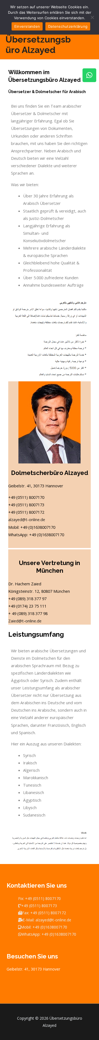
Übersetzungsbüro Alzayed (38, 44)
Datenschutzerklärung (67, 26)
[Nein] (92, 17)
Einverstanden (27, 26)
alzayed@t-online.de (26, 519)
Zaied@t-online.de (25, 621)
